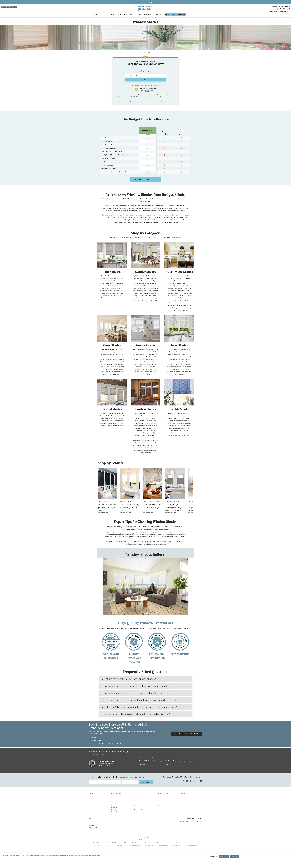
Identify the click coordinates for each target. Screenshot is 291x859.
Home (140, 52)
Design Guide (160, 796)
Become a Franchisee (138, 809)
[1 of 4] (143, 613)
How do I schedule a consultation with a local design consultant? (137, 686)
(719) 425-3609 (284, 9)
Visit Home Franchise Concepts (118, 811)
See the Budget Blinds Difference (145, 179)
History (135, 800)
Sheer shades (106, 349)
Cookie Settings (213, 856)
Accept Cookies (234, 856)
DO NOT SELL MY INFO (93, 827)
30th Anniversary (137, 804)
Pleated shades (105, 416)
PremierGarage (114, 805)
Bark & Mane (114, 798)
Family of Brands (116, 793)
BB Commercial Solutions (116, 796)
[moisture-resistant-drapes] (130, 483)
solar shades (172, 354)
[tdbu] (175, 483)
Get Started (145, 80)
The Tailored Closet (115, 807)
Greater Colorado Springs (281, 6)
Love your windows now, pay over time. (145, 2)
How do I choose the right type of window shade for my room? (136, 693)
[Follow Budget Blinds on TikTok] (201, 821)
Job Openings (137, 811)
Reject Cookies (224, 856)
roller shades (108, 276)
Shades (103, 14)
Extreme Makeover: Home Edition (164, 798)
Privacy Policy (169, 97)
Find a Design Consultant (94, 798)
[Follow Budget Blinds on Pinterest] (197, 780)
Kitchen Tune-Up (114, 802)
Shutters (111, 14)
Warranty (136, 807)
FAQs (158, 805)
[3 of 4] (146, 613)
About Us (159, 14)
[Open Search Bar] (287, 15)
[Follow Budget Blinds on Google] (200, 780)
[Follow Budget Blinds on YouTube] (194, 780)
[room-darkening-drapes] (107, 483)
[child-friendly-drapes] (152, 483)
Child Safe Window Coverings (140, 805)
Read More (101, 513)
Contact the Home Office (94, 804)
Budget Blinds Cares (138, 802)
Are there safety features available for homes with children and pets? (139, 707)
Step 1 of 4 (146, 71)
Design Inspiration (161, 802)
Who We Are (137, 796)
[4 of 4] (147, 613)
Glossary (159, 804)
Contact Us (92, 793)
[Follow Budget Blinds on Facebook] (183, 780)
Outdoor (138, 14)
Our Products (145, 52)
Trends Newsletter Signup (162, 800)
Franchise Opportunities (8, 6)
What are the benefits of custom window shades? (129, 679)
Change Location (107, 755)
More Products (148, 14)
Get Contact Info (284, 11)
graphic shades (172, 418)
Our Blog (182, 793)
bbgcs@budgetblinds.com (106, 763)
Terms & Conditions (93, 823)
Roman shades (138, 349)
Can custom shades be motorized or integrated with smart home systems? (142, 700)
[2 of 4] (144, 613)
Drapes (119, 14)
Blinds (96, 14)
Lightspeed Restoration (116, 804)
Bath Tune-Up (114, 800)
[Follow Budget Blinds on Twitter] (194, 821)
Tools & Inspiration (163, 793)
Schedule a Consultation (175, 15)
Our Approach (137, 798)
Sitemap (90, 818)
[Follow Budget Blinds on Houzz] (187, 780)
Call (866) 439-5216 (93, 802)
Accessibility (91, 825)
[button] (273, 11)
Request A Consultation (94, 796)
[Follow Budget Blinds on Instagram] (183, 821)
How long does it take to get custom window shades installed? (136, 714)
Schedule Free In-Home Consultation (186, 733)
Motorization (128, 14)
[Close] (288, 856)
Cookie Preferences (93, 830)
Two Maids (113, 809)
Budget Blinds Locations (94, 800)
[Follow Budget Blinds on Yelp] (190, 780)
